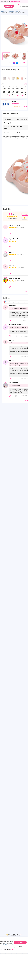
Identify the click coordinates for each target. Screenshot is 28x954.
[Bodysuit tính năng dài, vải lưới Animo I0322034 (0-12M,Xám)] (4, 78)
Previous (3, 85)
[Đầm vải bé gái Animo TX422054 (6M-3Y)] (17, 78)
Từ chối (20, 946)
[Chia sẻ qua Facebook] (17, 63)
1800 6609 (13, 1)
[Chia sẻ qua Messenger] (14, 63)
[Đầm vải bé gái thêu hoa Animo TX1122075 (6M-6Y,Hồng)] (22, 78)
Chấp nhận (20, 942)
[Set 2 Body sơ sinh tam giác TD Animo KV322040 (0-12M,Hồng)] (8, 78)
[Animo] (6, 104)
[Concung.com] (9, 6)
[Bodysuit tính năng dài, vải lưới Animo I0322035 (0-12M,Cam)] (13, 78)
